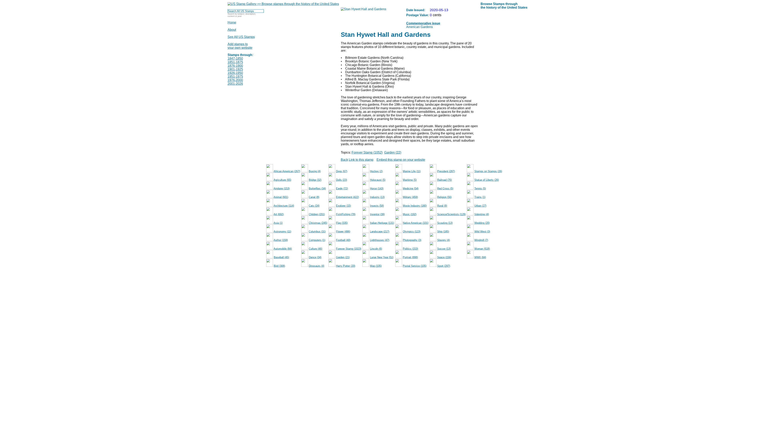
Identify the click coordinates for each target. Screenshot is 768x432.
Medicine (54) (410, 188)
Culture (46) (315, 248)
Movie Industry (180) (415, 205)
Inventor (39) (377, 214)
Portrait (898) (410, 257)
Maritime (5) (410, 179)
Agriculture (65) (282, 179)
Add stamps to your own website (240, 45)
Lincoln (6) (376, 248)
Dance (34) (315, 257)
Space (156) (444, 257)
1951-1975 (235, 76)
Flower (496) (343, 231)
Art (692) (279, 214)
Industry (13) (377, 197)
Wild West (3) (482, 231)
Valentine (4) (481, 214)
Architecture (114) (284, 205)
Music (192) (409, 214)
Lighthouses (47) (379, 240)
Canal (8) (314, 197)
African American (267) (287, 171)
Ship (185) (443, 231)
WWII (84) (480, 257)
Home (232, 22)
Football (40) (343, 240)
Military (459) (410, 197)
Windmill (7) (481, 240)
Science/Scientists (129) (451, 214)
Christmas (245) (318, 222)
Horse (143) (376, 188)
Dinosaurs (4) (316, 265)
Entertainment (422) (347, 197)
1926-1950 (235, 73)
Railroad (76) (444, 179)
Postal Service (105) (414, 265)
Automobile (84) (283, 248)
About (232, 29)
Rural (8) (442, 205)
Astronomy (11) (282, 231)
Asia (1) (278, 222)
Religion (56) (444, 197)
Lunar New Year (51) (381, 257)
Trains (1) (479, 197)
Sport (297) (443, 265)
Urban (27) (480, 205)
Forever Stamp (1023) (348, 248)
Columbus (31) (317, 231)
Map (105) (376, 265)
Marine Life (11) (412, 171)
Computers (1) (317, 240)
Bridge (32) (315, 179)
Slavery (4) (443, 240)
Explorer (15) (343, 205)
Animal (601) (281, 197)
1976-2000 (235, 80)
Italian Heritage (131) (382, 222)
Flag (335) (342, 222)
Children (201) (317, 214)
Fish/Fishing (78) (345, 214)
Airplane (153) (282, 188)
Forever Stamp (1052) (367, 152)
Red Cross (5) (445, 188)
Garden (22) (392, 152)
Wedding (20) (482, 222)
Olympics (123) (411, 231)
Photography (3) (412, 240)
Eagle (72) (342, 188)
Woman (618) (482, 248)
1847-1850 (235, 58)
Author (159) (281, 240)
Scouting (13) (445, 222)
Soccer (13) (444, 248)
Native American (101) (415, 222)
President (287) (446, 171)
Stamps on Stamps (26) (488, 171)
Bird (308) (279, 265)
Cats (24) (314, 205)
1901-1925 (235, 69)
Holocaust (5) (377, 179)
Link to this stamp (361, 159)
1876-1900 (235, 65)
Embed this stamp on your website (401, 159)
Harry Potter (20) (345, 265)
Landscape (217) (379, 231)
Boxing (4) (315, 171)
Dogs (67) (341, 171)
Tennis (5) (480, 188)
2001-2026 (235, 83)
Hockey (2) (376, 171)
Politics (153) (410, 248)
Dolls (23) (341, 179)
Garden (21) (343, 257)
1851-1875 (235, 62)
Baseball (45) (281, 257)
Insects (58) (377, 205)
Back (344, 159)
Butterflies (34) (317, 188)
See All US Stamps (241, 37)
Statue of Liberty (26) (486, 179)
